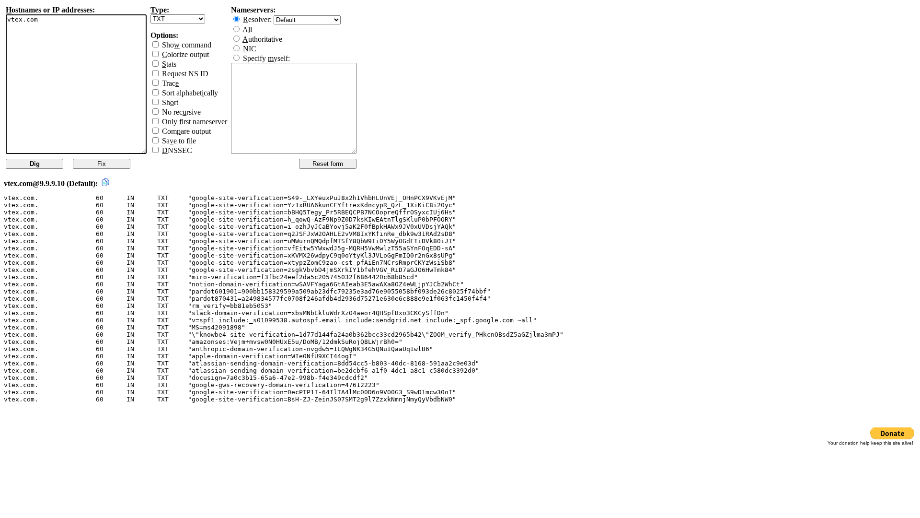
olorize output (185, 54)
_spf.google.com (485, 320)
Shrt (170, 102)
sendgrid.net (399, 320)
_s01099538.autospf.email (295, 320)
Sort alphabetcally (190, 93)
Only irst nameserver (194, 122)
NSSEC (177, 150)
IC (249, 49)
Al (247, 29)
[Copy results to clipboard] (105, 182)
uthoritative (262, 39)
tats (169, 64)
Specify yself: (266, 58)
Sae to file (179, 141)
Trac (170, 83)
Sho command (186, 45)
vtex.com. (21, 197)
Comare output (186, 131)
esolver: (258, 19)
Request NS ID (185, 74)
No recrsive (181, 112)
